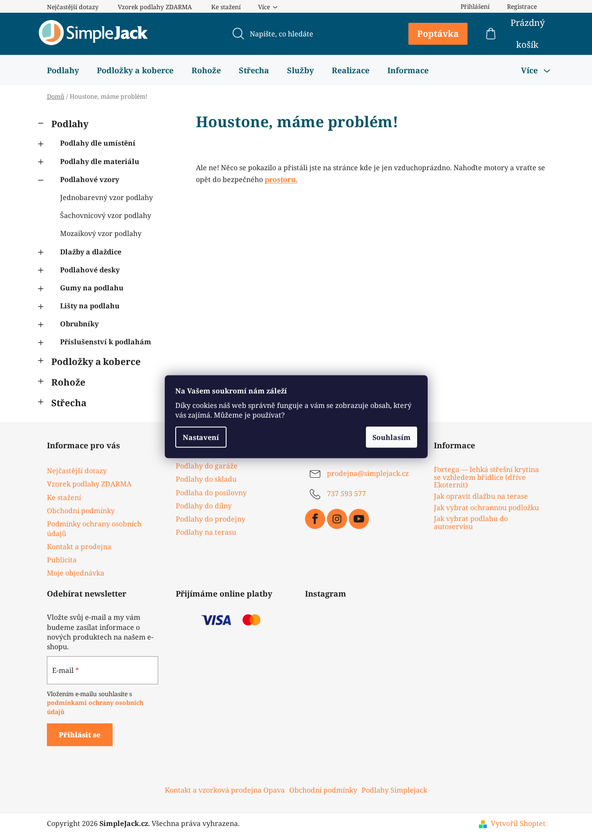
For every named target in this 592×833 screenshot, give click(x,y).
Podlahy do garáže (207, 466)
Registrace (522, 6)
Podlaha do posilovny (211, 492)
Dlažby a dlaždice (90, 252)
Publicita (62, 560)
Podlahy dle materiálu (99, 161)
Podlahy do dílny (204, 506)
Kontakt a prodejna (79, 546)
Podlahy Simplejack (394, 790)
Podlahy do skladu (206, 479)
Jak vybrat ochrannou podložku (486, 508)
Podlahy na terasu (206, 532)
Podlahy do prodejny (210, 519)
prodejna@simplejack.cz (368, 474)
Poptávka (438, 33)
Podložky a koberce (96, 361)
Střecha (68, 403)
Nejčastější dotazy (73, 7)
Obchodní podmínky (81, 510)
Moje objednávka (75, 573)
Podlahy (70, 124)
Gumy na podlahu (92, 288)
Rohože (68, 382)
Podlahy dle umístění (97, 143)
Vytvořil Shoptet (518, 823)
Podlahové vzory (89, 179)
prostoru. (281, 179)
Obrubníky (79, 324)
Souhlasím (391, 437)
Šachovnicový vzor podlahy (105, 215)
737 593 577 (346, 494)
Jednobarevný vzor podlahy (106, 197)
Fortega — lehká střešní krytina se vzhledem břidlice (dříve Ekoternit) (486, 477)
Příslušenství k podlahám (105, 342)
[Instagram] (337, 519)
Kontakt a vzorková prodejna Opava (225, 790)
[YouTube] (359, 519)
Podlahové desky (90, 270)
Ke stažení (226, 7)
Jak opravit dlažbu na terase (481, 497)
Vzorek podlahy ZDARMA (155, 7)
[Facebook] (315, 519)
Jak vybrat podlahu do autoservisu (471, 522)
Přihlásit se (80, 735)
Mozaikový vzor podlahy (101, 233)
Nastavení (201, 437)
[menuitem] (63, 70)
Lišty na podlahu (90, 306)
